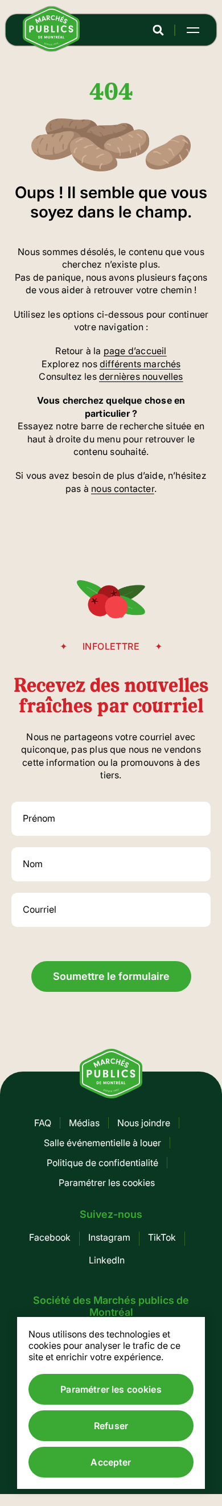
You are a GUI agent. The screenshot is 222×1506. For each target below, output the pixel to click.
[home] (51, 48)
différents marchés (140, 364)
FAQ (42, 1123)
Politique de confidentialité (102, 1162)
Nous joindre (143, 1123)
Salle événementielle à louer (102, 1142)
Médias (84, 1123)
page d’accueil (135, 350)
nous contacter (122, 488)
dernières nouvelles (141, 376)
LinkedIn (107, 1260)
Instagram (109, 1237)
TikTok (162, 1237)
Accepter (111, 1462)
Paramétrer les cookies (107, 1182)
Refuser (111, 1425)
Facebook (50, 1237)
